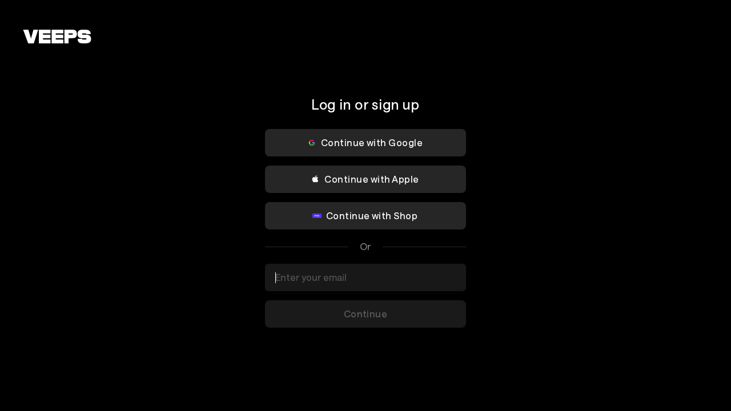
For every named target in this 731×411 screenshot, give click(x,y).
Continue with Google (372, 142)
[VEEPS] (57, 36)
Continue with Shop (372, 215)
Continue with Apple (371, 179)
